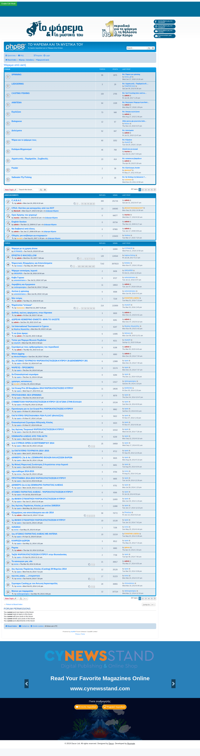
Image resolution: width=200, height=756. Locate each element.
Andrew (127, 235)
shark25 (127, 142)
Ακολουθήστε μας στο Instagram (165, 26)
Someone (20, 308)
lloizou (126, 124)
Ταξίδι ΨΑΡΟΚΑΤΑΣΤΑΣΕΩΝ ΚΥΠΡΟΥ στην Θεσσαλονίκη (39, 554)
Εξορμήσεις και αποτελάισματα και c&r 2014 (33, 512)
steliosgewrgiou (20, 287)
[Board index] (16, 46)
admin (126, 96)
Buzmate (131, 743)
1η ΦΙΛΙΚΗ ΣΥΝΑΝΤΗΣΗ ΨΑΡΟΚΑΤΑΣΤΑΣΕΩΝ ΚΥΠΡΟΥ (38, 520)
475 (86, 266)
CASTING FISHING (21, 93)
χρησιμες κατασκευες (22, 381)
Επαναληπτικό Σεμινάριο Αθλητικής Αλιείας (32, 422)
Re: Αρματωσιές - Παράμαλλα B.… (135, 84)
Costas (19, 266)
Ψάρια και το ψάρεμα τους (24, 140)
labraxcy (127, 333)
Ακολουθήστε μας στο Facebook (165, 21)
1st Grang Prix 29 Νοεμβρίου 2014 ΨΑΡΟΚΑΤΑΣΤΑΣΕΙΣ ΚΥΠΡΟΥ (42, 388)
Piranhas (127, 512)
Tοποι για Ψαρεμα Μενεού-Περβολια (29, 340)
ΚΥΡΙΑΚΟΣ (18, 251)
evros (19, 474)
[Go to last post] (130, 200)
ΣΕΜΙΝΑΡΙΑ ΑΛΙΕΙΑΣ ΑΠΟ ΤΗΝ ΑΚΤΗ (29, 436)
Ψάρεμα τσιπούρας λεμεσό (24, 271)
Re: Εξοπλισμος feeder (131, 168)
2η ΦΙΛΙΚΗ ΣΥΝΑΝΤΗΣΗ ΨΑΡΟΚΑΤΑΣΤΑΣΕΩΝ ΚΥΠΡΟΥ (38, 499)
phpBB (73, 631)
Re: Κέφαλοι (127, 140)
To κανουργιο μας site (22, 561)
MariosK (17, 211)
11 (82, 308)
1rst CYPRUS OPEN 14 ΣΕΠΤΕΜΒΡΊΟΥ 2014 (33, 443)
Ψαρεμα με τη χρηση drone (24, 248)
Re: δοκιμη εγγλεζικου (131, 112)
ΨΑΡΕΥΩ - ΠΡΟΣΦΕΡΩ (23, 367)
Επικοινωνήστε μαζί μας (165, 36)
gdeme (127, 547)
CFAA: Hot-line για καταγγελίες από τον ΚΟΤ (33, 208)
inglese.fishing (129, 255)
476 (90, 266)
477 (93, 266)
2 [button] (142, 189)
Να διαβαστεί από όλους (23, 229)
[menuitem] (21, 55)
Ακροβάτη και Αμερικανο (23, 284)
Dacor (111, 743)
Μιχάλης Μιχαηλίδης (21, 329)
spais (19, 363)
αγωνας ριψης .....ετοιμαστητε (26, 576)
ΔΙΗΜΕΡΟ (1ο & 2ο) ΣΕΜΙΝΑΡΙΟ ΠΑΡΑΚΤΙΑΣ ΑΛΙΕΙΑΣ (37, 485)
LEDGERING (18, 84)
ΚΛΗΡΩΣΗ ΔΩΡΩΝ (21, 541)
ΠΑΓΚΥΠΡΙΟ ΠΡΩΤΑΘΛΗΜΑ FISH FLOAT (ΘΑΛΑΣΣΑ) (37, 416)
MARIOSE (128, 388)
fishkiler (127, 263)
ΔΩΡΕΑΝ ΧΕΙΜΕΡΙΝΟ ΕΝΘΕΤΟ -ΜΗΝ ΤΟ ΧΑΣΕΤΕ (36, 319)
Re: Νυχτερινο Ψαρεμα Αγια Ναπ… (135, 102)
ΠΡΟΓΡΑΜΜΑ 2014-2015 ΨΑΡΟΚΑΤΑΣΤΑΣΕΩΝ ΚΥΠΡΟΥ (39, 478)
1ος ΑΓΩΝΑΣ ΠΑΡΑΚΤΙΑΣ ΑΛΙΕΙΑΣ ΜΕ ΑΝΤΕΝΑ (34, 534)
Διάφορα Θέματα (52, 211)
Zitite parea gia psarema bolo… (134, 121)
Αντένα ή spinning (20, 291)
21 (93, 204)
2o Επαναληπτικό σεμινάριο (25, 374)
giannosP (128, 170)
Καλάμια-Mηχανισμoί (22, 149)
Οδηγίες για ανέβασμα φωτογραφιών (29, 235)
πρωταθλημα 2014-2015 (23, 471)
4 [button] (148, 189)
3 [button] (145, 189)
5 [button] (151, 189)
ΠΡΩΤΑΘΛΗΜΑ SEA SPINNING (26, 395)
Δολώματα (17, 130)
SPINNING (16, 74)
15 (93, 308)
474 (83, 266)
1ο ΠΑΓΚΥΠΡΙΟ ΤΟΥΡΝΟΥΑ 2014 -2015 (30, 451)
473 (79, 266)
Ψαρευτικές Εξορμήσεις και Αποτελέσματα (32, 263)
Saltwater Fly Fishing (22, 177)
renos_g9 (128, 77)
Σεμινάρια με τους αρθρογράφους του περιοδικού (35, 347)
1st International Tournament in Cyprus (30, 326)
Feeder (15, 168)
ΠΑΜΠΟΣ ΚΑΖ (129, 86)
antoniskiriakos (20, 280)
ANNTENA (17, 102)
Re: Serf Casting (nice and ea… (134, 93)
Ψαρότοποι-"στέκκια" (22, 305)
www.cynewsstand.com (100, 688)
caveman (128, 180)
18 (85, 204)
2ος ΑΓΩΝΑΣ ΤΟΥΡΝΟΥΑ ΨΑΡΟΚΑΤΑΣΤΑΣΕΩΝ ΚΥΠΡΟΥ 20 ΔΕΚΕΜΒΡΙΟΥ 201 (50, 361)
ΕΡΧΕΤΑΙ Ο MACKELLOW (24, 255)
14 (91, 308)
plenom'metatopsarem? (133, 208)
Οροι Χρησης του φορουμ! (24, 215)
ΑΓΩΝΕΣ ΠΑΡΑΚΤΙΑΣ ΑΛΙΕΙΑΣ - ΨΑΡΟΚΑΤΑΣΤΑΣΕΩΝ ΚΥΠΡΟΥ (42, 492)
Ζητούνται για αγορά (130, 149)
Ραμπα (15, 548)
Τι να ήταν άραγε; (20, 333)
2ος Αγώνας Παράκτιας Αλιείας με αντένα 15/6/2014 (36, 506)
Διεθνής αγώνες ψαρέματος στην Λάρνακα (32, 313)
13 (88, 308)
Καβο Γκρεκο (18, 277)
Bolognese (17, 121)
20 (91, 204)
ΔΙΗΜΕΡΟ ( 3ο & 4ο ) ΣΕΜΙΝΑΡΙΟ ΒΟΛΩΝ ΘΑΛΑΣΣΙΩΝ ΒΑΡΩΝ (42, 457)
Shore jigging (18, 354)
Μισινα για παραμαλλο (22, 591)
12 (85, 308)
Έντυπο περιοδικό (87, 707)
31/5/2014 (16, 527)
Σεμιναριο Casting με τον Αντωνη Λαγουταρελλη (34, 583)
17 (82, 204)
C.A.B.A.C (16, 200)
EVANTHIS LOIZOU (131, 298)
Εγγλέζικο (16, 112)
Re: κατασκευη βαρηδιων (132, 158)
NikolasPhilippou (20, 357)
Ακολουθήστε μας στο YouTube (165, 31)
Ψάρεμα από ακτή (15, 64)
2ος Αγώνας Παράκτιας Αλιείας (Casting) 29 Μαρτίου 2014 (39, 569)
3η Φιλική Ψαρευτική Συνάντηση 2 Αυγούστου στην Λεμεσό (40, 464)
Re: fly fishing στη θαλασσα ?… (134, 177)
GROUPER (18, 273)
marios (127, 152)
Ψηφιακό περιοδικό (115, 707)
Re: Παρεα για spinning (131, 74)
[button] (154, 189)
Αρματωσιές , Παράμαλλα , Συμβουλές (30, 159)
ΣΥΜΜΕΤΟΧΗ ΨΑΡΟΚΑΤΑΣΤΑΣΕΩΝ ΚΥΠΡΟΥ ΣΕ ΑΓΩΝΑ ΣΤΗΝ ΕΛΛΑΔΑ (47, 402)
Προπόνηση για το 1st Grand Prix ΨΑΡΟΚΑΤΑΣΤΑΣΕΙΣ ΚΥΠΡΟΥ (42, 409)
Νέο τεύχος (17, 298)
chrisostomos (129, 583)
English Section (19, 222)
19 (88, 204)
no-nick (19, 238)
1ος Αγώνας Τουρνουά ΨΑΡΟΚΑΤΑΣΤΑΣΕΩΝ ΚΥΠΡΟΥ (38, 429)
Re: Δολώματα (127, 130)
